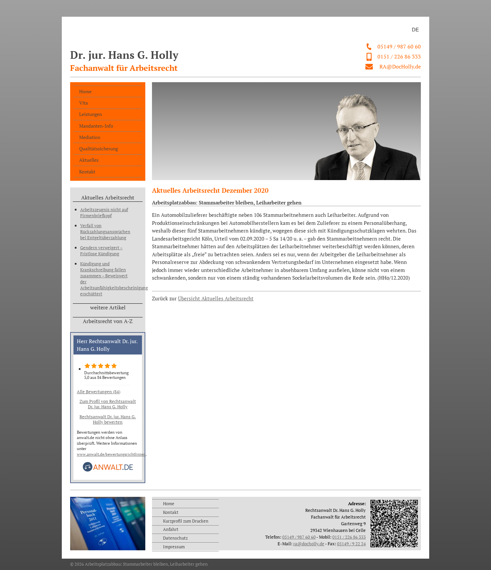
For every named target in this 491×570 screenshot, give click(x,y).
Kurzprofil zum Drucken (185, 521)
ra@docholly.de (308, 544)
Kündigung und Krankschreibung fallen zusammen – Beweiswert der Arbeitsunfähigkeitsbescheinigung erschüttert (107, 279)
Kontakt (87, 171)
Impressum (174, 547)
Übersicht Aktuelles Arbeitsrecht (216, 298)
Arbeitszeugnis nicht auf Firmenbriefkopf (104, 212)
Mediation (89, 137)
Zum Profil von (107, 404)
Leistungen (90, 114)
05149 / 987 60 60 (399, 46)
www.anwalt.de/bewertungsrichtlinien (111, 454)
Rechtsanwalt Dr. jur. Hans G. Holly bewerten (107, 419)
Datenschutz (175, 538)
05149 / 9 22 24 (351, 544)
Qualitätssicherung (98, 148)
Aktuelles (89, 160)
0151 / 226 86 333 (399, 56)
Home (85, 91)
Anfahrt (170, 529)
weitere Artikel (108, 307)
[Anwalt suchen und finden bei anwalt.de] (108, 470)
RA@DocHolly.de (400, 66)
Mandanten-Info (96, 126)
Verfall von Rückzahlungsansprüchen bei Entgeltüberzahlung (105, 232)
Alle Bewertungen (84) (98, 392)
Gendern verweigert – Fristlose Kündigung (101, 251)
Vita (83, 103)
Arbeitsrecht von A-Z (108, 321)
